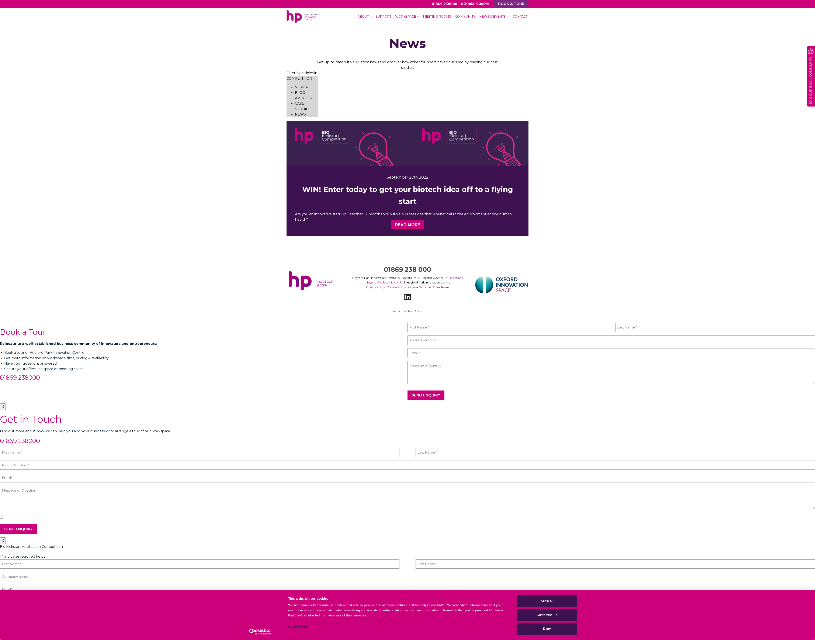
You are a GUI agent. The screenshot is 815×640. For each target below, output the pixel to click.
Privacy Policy (375, 287)
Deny (547, 628)
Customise (544, 615)
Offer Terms (441, 287)
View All (303, 87)
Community (465, 16)
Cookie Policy (396, 287)
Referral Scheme (419, 287)
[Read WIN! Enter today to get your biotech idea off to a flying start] (407, 143)
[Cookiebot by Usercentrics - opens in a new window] (260, 632)
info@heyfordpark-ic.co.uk (383, 282)
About (363, 16)
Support (383, 16)
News (300, 114)
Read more (407, 225)
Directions (456, 277)
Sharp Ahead (415, 311)
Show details (298, 627)
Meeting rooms (437, 16)
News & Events (492, 16)
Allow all (547, 601)
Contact (520, 16)
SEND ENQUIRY (426, 395)
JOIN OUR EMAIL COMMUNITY (810, 80)
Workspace (405, 16)
